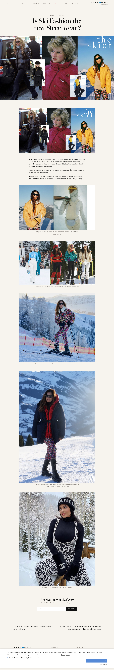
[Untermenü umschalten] (28, 3)
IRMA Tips (46, 3)
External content (34, 657)
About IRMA (74, 3)
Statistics (18, 657)
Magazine (25, 3)
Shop (55, 3)
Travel (35, 3)
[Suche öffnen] (7, 3)
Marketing (25, 657)
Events (64, 3)
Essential (11, 657)
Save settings (103, 664)
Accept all (103, 661)
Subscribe (71, 608)
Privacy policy (65, 655)
